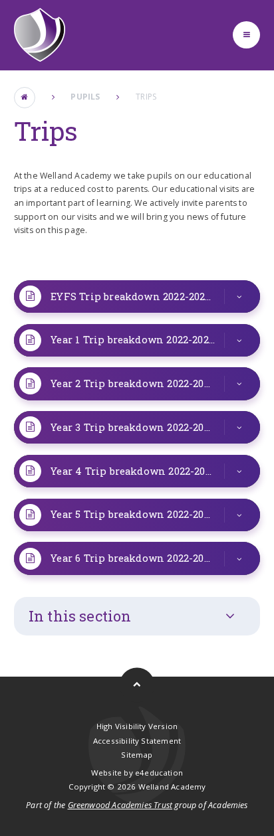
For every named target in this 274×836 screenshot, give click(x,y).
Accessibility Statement (137, 741)
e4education (159, 773)
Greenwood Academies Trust (120, 805)
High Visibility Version (137, 726)
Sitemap (136, 755)
